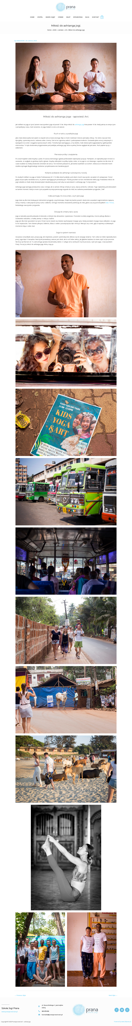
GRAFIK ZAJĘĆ (50, 17)
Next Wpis (113, 995)
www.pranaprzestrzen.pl (10, 1012)
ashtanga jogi (79, 124)
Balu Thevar (110, 203)
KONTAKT (95, 17)
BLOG (87, 17)
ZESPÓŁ (40, 17)
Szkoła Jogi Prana (10, 1008)
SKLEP (68, 17)
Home (32, 17)
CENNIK (60, 17)
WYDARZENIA (77, 17)
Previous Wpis (20, 995)
